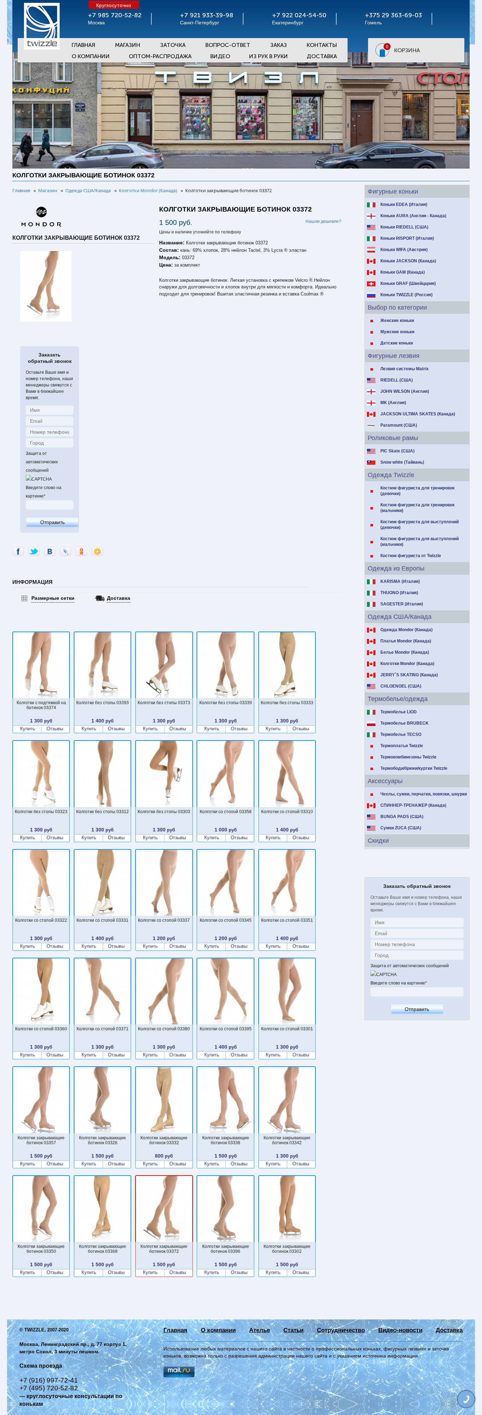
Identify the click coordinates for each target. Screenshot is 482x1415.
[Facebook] (18, 551)
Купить (27, 728)
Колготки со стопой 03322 (41, 920)
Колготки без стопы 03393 (102, 702)
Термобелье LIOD (398, 711)
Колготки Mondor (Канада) (407, 663)
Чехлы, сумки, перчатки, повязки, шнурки (423, 794)
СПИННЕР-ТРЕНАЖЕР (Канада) (413, 805)
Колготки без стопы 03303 (164, 811)
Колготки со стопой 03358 (226, 811)
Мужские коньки (397, 331)
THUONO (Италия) (399, 592)
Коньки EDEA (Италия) (403, 204)
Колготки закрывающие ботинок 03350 (41, 1249)
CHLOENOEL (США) (400, 686)
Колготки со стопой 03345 (226, 920)
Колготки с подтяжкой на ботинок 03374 (41, 705)
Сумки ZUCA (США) (400, 827)
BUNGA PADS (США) (401, 816)
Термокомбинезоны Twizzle (408, 757)
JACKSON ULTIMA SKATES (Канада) (417, 413)
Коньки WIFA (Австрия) (404, 249)
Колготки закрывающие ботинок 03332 (163, 1140)
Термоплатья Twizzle (401, 745)
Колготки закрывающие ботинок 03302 (287, 1249)
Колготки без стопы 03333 (287, 702)
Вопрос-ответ (227, 45)
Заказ (278, 45)
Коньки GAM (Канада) (402, 272)
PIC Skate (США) (397, 451)
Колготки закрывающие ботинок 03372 (163, 1249)
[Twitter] (34, 551)
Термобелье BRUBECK (404, 723)
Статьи (293, 1330)
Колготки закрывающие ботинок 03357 (41, 1140)
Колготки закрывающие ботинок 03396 (225, 1249)
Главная (83, 45)
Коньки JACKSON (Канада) (408, 260)
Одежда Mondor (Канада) (406, 629)
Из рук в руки (268, 56)
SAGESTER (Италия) (401, 604)
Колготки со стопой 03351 (287, 920)
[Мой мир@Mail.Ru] (97, 551)
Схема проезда (40, 1366)
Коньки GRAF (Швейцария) (408, 283)
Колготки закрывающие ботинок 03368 (102, 1249)
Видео (220, 56)
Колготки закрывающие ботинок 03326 (102, 1140)
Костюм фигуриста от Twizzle (410, 555)
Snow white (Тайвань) (402, 462)
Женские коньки (397, 320)
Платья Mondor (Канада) (405, 641)
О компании (218, 1330)
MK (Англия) (393, 402)
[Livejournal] (65, 551)
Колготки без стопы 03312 (102, 811)
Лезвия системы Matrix (404, 368)
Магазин (127, 45)
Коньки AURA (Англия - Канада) (413, 215)
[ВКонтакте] (49, 551)
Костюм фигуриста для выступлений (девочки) (419, 524)
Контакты (322, 45)
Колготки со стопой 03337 (164, 920)
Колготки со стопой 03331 (102, 920)
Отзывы (55, 728)
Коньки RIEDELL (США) (404, 227)
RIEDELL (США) (396, 380)
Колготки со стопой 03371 (102, 1028)
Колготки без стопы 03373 (164, 702)
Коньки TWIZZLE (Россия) (406, 294)
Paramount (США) (398, 425)
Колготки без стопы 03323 (41, 811)
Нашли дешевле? (323, 221)
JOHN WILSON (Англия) (404, 391)
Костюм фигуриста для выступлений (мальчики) (419, 541)
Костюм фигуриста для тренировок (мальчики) (417, 507)
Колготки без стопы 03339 (225, 702)
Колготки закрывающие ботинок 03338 (225, 1140)
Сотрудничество (341, 1330)
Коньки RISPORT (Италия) (407, 238)
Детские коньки (396, 343)
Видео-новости (400, 1330)
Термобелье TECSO (400, 734)
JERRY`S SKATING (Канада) (409, 674)
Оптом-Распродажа (160, 56)
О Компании (91, 56)
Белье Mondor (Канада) (404, 652)
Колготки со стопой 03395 (226, 1028)
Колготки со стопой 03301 (287, 1028)
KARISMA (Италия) (400, 581)
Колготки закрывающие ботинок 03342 (287, 1140)
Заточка (173, 45)
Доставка (322, 56)
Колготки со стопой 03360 (41, 1028)
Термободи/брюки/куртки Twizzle (413, 768)
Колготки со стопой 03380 (164, 1028)
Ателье (259, 1330)
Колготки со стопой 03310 (287, 811)
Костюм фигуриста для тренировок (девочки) (417, 491)
